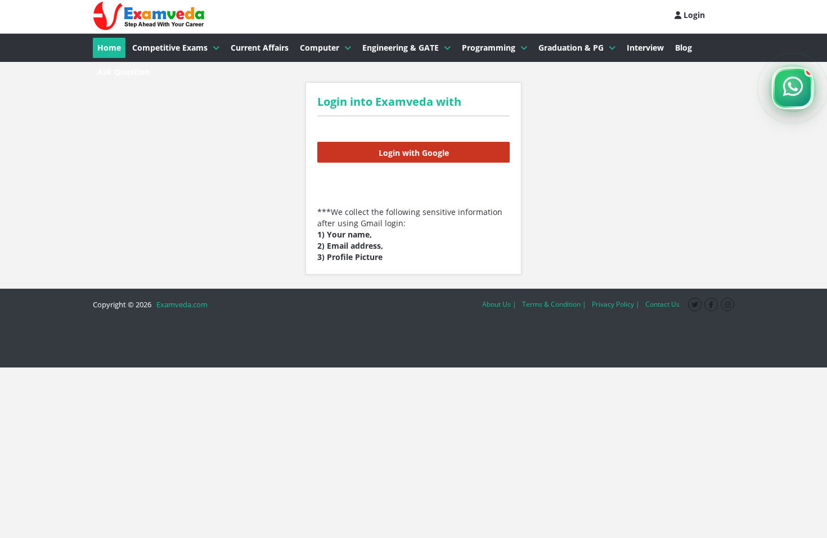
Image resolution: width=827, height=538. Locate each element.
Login (693, 15)
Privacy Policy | (616, 304)
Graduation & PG (571, 47)
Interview (645, 47)
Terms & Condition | (554, 304)
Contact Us (662, 304)
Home (109, 47)
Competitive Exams (170, 47)
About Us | (499, 304)
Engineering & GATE (400, 47)
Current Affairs (260, 47)
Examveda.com (180, 304)
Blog (683, 47)
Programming (488, 47)
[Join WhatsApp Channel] (792, 88)
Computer (319, 47)
